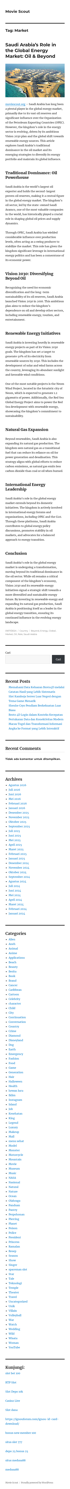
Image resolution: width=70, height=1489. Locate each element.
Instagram (15, 1099)
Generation (16, 1072)
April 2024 (15, 899)
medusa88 (12, 1469)
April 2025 (15, 844)
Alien (12, 939)
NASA (12, 1177)
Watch (13, 1324)
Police (12, 1232)
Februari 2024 (18, 909)
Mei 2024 (15, 895)
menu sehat (16, 1141)
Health (13, 1086)
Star (11, 1274)
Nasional (14, 1182)
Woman (14, 1342)
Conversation (17, 1022)
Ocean (13, 1196)
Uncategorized (18, 1301)
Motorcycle (16, 1154)
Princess (14, 1242)
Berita (12, 971)
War (11, 1319)
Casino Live (12, 1400)
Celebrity (14, 999)
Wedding (14, 1329)
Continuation (17, 1017)
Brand (12, 980)
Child (12, 1008)
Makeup (14, 1132)
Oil (15, 634)
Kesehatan (15, 1113)
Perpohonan (17, 1214)
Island (13, 1104)
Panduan (14, 1205)
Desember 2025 (19, 812)
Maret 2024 (16, 904)
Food (12, 1063)
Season (13, 1255)
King (12, 1118)
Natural (13, 1187)
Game (12, 1067)
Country (24, 630)
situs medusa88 (15, 1460)
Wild (11, 1333)
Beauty (13, 966)
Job (11, 1109)
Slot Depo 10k (14, 1391)
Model (13, 1145)
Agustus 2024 (17, 881)
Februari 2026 (18, 803)
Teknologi (15, 1283)
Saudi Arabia (30, 634)
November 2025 (19, 817)
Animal (13, 948)
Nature (13, 1191)
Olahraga (14, 1200)
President (15, 1237)
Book (12, 976)
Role (20, 634)
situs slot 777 (13, 1442)
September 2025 (19, 826)
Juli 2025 (14, 831)
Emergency (16, 1054)
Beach (12, 962)
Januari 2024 (17, 913)
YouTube (14, 1347)
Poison (13, 1228)
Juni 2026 (15, 794)
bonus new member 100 (20, 1432)
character (15, 1003)
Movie (13, 1164)
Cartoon (14, 994)
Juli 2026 (14, 789)
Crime (12, 1031)
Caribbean (15, 989)
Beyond (35, 630)
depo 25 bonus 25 (16, 1451)
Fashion (14, 1058)
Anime (13, 953)
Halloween (15, 1081)
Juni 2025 (15, 835)
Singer (13, 1264)
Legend (13, 1122)
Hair (11, 1077)
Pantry (13, 1209)
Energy (44, 630)
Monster (14, 1150)
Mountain (15, 1159)
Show (12, 1260)
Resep (12, 1251)
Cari (7, 652)
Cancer (13, 985)
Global (52, 630)
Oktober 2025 (17, 821)
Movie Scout (17, 11)
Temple (13, 1287)
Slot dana (11, 1410)
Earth (12, 1049)
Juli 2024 (14, 886)
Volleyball (15, 1315)
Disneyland (16, 1040)
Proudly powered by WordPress (37, 1482)
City (11, 1012)
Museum (14, 1168)
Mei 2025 (15, 840)
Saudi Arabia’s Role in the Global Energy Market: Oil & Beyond (30, 50)
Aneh (12, 944)
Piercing (14, 1219)
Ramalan (14, 1246)
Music (12, 1173)
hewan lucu (16, 1090)
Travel (13, 1297)
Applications (17, 957)
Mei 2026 (15, 798)
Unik (12, 1306)
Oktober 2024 (17, 872)
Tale (11, 1278)
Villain (13, 1310)
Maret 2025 (16, 849)
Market (9, 634)
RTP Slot (10, 1382)
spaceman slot (18, 1269)
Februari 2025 (18, 854)
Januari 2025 (17, 858)
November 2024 (19, 867)
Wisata (13, 1338)
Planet (13, 1223)
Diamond (15, 1035)
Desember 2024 (19, 863)
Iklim (12, 1095)
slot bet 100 (12, 1373)
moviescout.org (15, 104)
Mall (11, 1136)
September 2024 (19, 876)
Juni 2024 (15, 890)
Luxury (13, 1127)
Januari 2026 (17, 808)
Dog (11, 1044)
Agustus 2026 (17, 785)
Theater (14, 1292)
